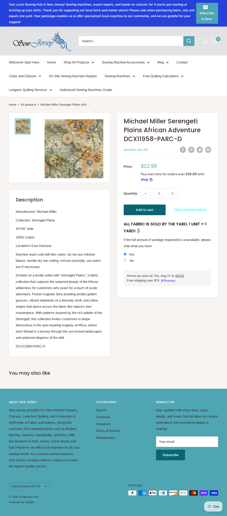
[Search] (188, 41)
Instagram (103, 424)
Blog (160, 62)
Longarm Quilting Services (28, 90)
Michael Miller (136, 150)
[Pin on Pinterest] (191, 149)
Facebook (103, 417)
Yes (131, 254)
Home (51, 62)
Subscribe (170, 455)
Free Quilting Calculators (161, 76)
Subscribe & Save (207, 16)
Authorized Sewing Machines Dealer (86, 90)
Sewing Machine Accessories (123, 62)
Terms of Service (108, 431)
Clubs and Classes (22, 76)
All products (28, 104)
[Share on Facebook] (183, 149)
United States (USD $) (25, 486)
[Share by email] (208, 149)
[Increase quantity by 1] (172, 193)
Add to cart (144, 210)
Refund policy (105, 437)
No (131, 260)
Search (101, 410)
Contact (182, 62)
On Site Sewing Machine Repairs (73, 76)
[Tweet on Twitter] (200, 149)
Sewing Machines (117, 76)
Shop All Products (76, 62)
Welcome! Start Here (24, 62)
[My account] (205, 41)
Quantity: (131, 193)
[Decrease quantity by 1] (145, 193)
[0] (214, 41)
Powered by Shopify (22, 502)
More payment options (190, 209)
